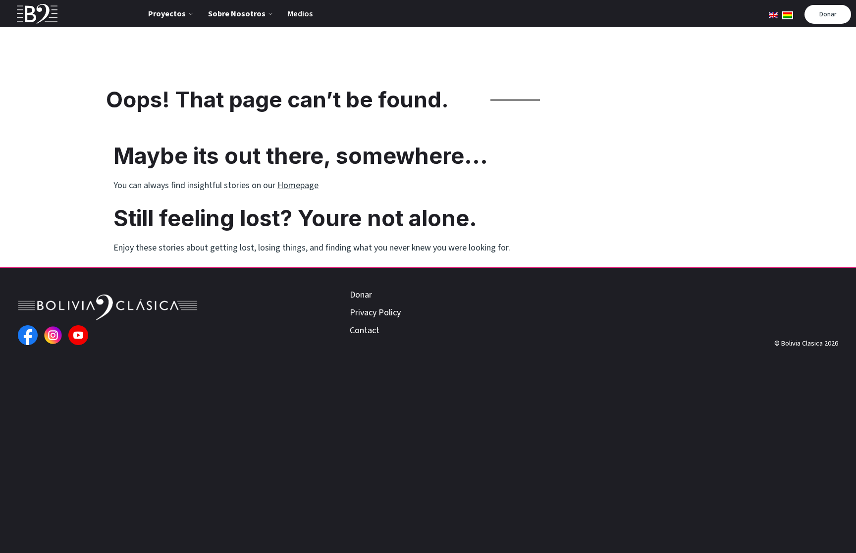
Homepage (298, 185)
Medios (300, 14)
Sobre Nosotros (237, 14)
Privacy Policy (375, 312)
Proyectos (167, 14)
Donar (827, 14)
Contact (364, 330)
